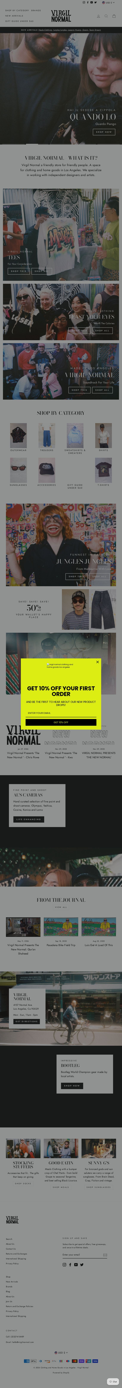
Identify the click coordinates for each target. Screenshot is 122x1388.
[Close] (97, 662)
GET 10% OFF (61, 722)
